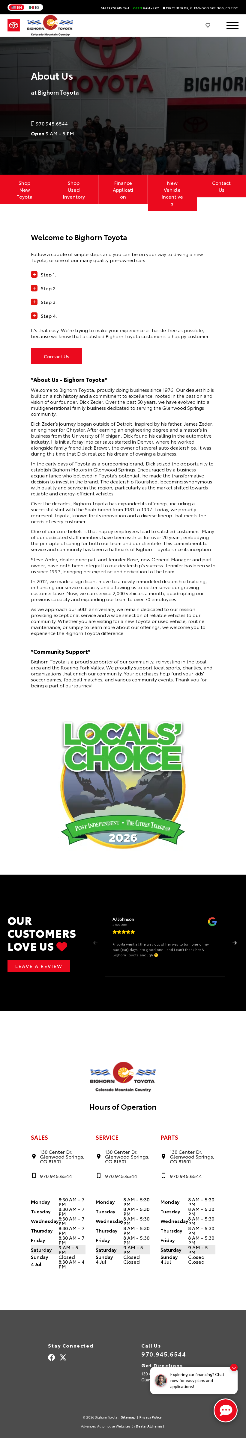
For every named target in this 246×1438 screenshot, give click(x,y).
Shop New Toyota (24, 189)
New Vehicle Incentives (172, 193)
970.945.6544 (115, 8)
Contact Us (221, 186)
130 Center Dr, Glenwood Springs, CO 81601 (201, 8)
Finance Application (123, 189)
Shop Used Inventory (74, 189)
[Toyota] (14, 25)
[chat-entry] (226, 1410)
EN (19, 7)
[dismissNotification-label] (234, 1367)
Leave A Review (38, 965)
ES (37, 7)
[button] (234, 942)
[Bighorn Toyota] (50, 25)
